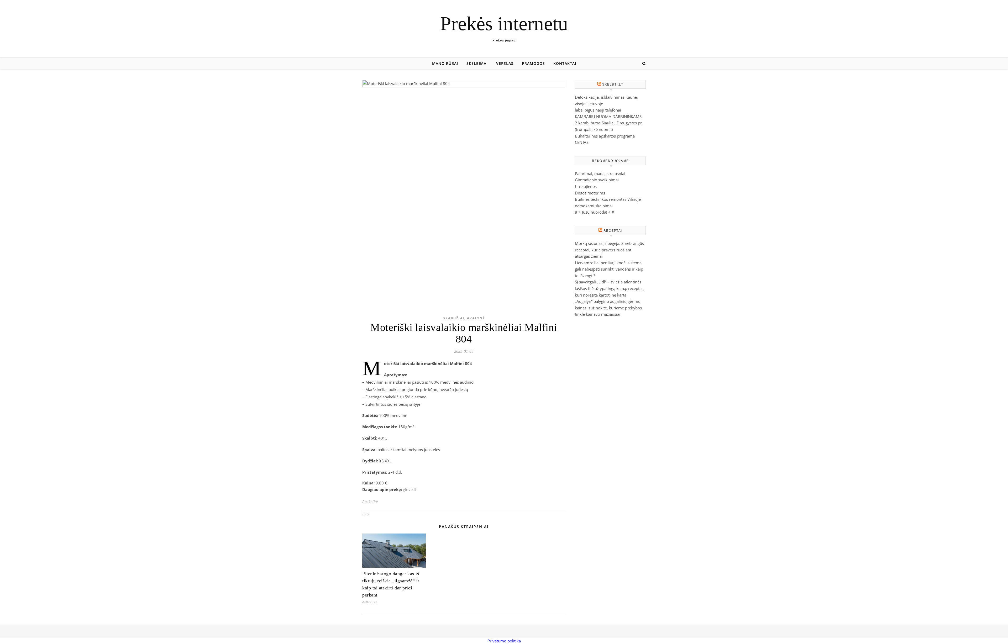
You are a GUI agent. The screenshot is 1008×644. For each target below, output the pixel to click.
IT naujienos (586, 186)
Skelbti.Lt (612, 84)
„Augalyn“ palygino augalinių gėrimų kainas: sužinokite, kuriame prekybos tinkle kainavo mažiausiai (608, 308)
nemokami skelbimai (594, 205)
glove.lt (409, 489)
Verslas (504, 63)
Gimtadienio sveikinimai (597, 179)
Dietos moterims (590, 193)
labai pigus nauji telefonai (598, 110)
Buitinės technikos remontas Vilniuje (608, 199)
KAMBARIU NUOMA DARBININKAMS (608, 116)
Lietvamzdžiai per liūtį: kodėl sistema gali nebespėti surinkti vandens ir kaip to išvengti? (609, 269)
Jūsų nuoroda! (594, 212)
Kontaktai (564, 63)
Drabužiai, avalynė (464, 318)
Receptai (612, 231)
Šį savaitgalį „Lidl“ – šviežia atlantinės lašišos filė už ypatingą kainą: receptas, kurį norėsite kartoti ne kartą (609, 288)
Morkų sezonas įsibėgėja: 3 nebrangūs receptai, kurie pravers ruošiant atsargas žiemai (609, 250)
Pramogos (533, 63)
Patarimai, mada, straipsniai (600, 173)
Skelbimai (477, 63)
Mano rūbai (445, 63)
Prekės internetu (504, 23)
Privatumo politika (504, 640)
